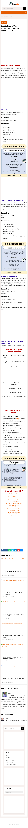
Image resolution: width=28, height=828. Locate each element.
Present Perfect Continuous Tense (14, 503)
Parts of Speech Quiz (10, 760)
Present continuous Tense (14, 500)
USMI (3, 33)
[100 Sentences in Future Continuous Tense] (14, 628)
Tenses (4, 22)
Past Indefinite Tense (14, 494)
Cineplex (18, 418)
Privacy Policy (9, 762)
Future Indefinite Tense (14, 510)
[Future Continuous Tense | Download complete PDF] (14, 606)
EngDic (10, 824)
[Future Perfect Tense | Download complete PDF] (14, 564)
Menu (3, 13)
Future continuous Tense (14, 512)
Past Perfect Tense (14, 507)
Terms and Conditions (11, 764)
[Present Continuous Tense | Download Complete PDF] (14, 671)
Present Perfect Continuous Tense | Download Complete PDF (12, 657)
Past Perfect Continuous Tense (14, 508)
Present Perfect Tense (14, 501)
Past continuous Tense (14, 505)
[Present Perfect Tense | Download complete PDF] (14, 585)
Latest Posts (8, 759)
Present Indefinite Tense (13, 497)
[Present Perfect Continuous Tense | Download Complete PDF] (14, 649)
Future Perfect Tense (14, 514)
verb (25, 73)
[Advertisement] (14, 49)
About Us (8, 755)
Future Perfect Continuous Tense (14, 515)
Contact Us (8, 757)
